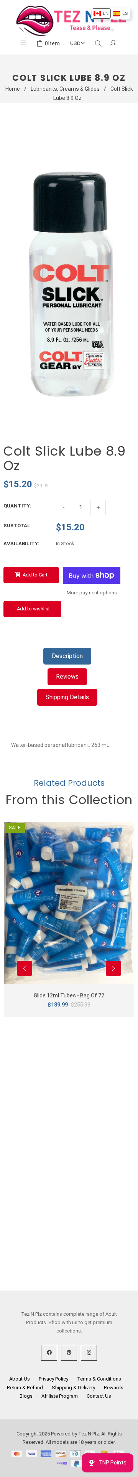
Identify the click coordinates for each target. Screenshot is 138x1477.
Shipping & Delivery (73, 1387)
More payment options (92, 593)
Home (12, 89)
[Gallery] (67, 282)
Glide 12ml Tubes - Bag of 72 (69, 995)
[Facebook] (49, 1353)
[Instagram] (89, 1353)
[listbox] (111, 13)
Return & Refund (25, 1387)
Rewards (113, 1387)
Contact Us (99, 1396)
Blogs (26, 1396)
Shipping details (67, 697)
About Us (19, 1379)
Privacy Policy (53, 1379)
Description (67, 656)
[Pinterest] (69, 1353)
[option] (101, 13)
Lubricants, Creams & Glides (65, 89)
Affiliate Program (59, 1396)
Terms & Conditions (99, 1379)
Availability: (21, 543)
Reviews (67, 676)
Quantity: (17, 506)
